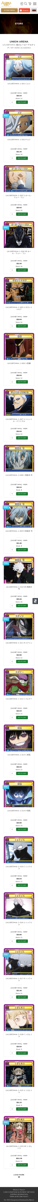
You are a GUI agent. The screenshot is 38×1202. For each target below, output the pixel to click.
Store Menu (9, 10)
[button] (34, 4)
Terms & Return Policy (19, 1197)
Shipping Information (19, 1194)
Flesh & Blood (34, 10)
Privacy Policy (19, 1190)
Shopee (25, 10)
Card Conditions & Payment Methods (19, 1192)
